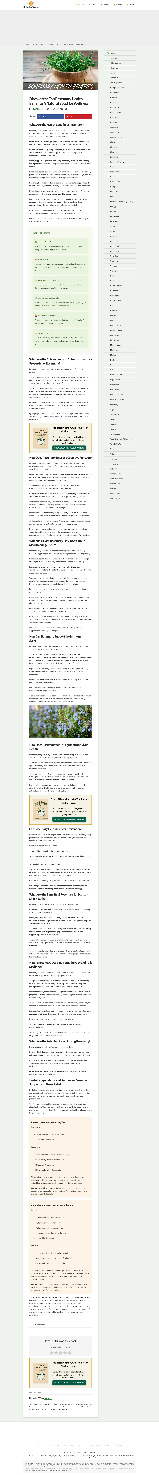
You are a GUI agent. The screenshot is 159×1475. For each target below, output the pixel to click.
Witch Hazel (115, 483)
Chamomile (114, 132)
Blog (81, 1445)
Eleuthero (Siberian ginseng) (121, 201)
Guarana (113, 266)
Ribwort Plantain (117, 399)
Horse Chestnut (116, 285)
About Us (108, 1445)
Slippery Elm (115, 434)
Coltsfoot (114, 157)
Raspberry (114, 385)
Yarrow (113, 488)
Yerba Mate (115, 498)
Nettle (112, 360)
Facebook (48, 1398)
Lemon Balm (115, 310)
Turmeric (114, 464)
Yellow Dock (115, 493)
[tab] (60, 1325)
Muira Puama (115, 345)
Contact (119, 1445)
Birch (112, 102)
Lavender (114, 305)
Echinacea (114, 191)
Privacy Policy (69, 1445)
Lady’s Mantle (115, 300)
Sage (112, 409)
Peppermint (115, 380)
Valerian (113, 469)
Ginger (113, 226)
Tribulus (113, 459)
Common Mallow (117, 162)
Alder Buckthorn (117, 63)
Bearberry (114, 92)
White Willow (115, 474)
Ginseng (113, 236)
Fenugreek (114, 216)
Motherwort (115, 340)
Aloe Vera (114, 68)
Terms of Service (52, 1445)
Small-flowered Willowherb (121, 439)
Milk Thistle (115, 335)
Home (38, 1445)
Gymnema (114, 271)
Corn (112, 167)
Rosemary (114, 404)
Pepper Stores (94, 1445)
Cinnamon (114, 147)
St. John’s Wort (116, 444)
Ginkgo (113, 231)
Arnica (112, 73)
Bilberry (113, 97)
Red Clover (114, 390)
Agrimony (114, 58)
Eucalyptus (114, 206)
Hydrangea (114, 295)
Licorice (113, 315)
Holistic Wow (37, 109)
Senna (112, 419)
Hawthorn (114, 276)
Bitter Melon (115, 107)
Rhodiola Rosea (116, 394)
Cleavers (113, 152)
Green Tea (114, 261)
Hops (112, 281)
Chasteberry (115, 142)
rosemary (53, 172)
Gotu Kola (114, 256)
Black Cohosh (115, 112)
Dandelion (114, 177)
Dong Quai (114, 186)
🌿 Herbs (111, 53)
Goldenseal (114, 251)
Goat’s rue (114, 241)
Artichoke (114, 78)
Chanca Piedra (116, 137)
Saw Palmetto (115, 414)
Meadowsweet (116, 330)
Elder (112, 196)
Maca (112, 320)
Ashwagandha (116, 83)
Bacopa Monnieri (117, 88)
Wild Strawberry (116, 479)
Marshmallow (115, 325)
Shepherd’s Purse (117, 424)
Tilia (112, 454)
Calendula (114, 127)
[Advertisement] (79, 27)
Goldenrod (114, 246)
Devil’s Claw (115, 182)
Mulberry (114, 350)
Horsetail (114, 290)
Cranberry (114, 172)
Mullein (113, 355)
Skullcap (113, 429)
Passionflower (116, 375)
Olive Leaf (114, 370)
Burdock (113, 122)
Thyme (113, 449)
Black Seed (114, 117)
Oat (111, 365)
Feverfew (114, 221)
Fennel (113, 211)
